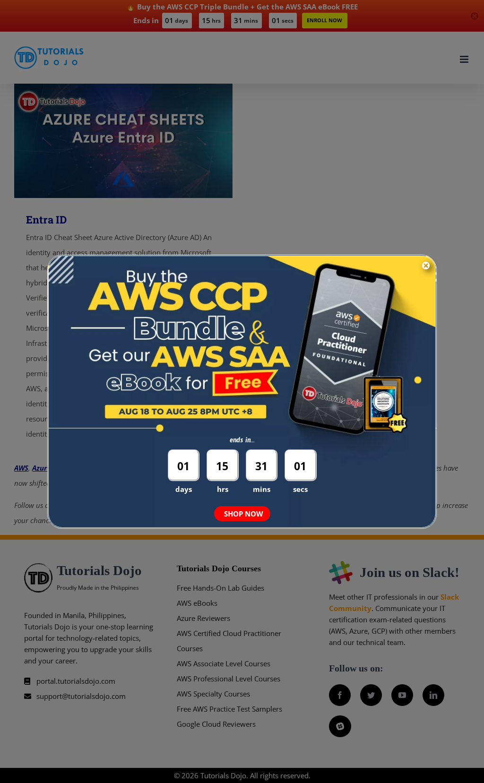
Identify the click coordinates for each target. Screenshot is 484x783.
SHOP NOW (243, 513)
